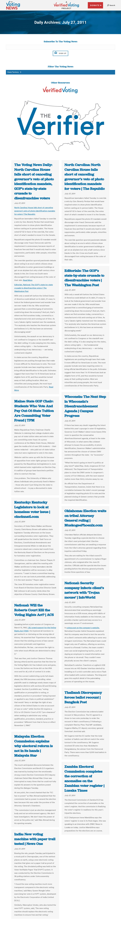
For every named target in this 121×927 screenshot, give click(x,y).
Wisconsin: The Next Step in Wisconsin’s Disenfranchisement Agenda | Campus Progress (85, 406)
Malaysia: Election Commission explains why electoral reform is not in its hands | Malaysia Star (33, 746)
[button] (111, 5)
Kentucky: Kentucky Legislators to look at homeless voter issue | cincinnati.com (32, 509)
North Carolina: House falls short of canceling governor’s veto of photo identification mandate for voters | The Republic (34, 210)
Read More (27, 280)
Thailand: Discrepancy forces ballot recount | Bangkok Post (83, 697)
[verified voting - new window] (66, 9)
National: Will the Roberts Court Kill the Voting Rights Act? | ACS (34, 610)
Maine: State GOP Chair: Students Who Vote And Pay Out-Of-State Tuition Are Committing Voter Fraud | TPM (34, 410)
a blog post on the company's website (83, 628)
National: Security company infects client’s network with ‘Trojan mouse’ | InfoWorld (84, 590)
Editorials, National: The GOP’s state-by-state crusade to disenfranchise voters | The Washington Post (33, 287)
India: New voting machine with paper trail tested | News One (34, 839)
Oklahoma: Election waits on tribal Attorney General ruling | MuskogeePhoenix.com (85, 518)
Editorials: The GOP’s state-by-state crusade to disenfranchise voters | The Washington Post (84, 277)
